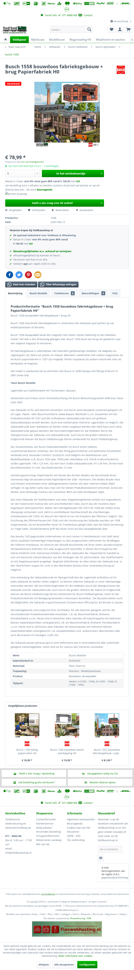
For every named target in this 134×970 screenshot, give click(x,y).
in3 (78, 181)
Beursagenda (75, 823)
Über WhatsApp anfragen (60, 284)
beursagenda (45, 189)
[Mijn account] (119, 29)
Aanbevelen (86, 210)
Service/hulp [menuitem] (121, 21)
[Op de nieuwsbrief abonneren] (101, 858)
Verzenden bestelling (48, 831)
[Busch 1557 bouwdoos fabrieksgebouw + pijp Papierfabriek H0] (107, 725)
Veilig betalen (44, 827)
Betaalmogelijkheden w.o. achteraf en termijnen (42, 251)
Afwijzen (44, 964)
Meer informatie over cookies (75, 955)
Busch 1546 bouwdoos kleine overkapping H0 (67, 751)
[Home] (5, 39)
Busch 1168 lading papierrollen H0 (27, 751)
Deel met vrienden (23, 284)
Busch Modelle (38, 293)
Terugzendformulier (48, 835)
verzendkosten (48, 894)
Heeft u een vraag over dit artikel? (52, 203)
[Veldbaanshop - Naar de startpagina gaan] (15, 30)
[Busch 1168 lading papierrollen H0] (27, 725)
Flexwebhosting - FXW (80, 918)
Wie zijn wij (42, 844)
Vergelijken (15, 210)
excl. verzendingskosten (32, 161)
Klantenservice (44, 823)
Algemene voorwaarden (81, 819)
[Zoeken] (89, 29)
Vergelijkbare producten (22, 705)
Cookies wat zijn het (78, 827)
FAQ (114, 293)
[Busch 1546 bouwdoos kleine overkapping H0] (67, 725)
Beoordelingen (93, 293)
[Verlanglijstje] (111, 29)
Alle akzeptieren (64, 964)
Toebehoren (63, 293)
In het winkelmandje (70, 173)
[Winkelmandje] (128, 29)
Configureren (87, 964)
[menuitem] (71, 29)
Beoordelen (62, 210)
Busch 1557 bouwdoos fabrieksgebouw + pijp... (107, 751)
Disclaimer (73, 831)
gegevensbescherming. (115, 877)
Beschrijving (15, 293)
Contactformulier (46, 819)
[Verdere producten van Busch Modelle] (121, 70)
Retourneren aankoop (49, 840)
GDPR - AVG (73, 835)
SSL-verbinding (76, 840)
